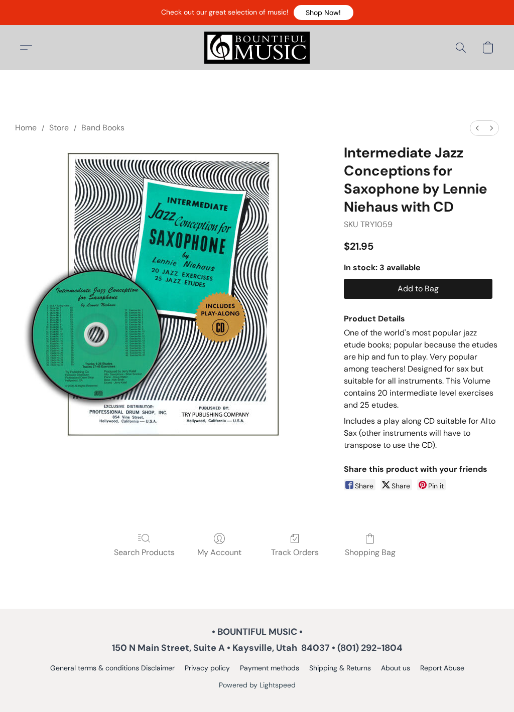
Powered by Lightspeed (257, 684)
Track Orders (295, 552)
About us (395, 667)
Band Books (102, 127)
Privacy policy (207, 667)
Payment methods (269, 667)
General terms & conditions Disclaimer (112, 667)
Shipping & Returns (340, 667)
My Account (219, 552)
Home (26, 127)
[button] (323, 12)
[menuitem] (477, 128)
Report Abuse (442, 667)
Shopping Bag (370, 552)
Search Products (144, 552)
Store (59, 127)
